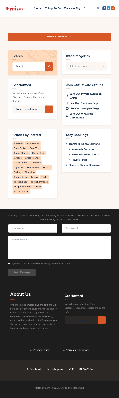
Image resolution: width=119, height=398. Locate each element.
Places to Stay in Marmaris (84, 165)
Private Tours (79, 159)
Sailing (17, 172)
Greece (18, 157)
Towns (34, 177)
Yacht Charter (21, 191)
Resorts (47, 167)
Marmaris (36, 162)
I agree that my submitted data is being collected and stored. (41, 263)
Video (38, 186)
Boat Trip (34, 148)
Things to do (20, 177)
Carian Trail (38, 153)
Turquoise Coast (22, 186)
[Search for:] (32, 66)
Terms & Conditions (78, 350)
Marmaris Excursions (84, 149)
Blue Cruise (20, 148)
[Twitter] (108, 8)
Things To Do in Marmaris (84, 143)
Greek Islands (32, 157)
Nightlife (18, 167)
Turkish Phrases (39, 182)
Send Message (21, 272)
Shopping (30, 172)
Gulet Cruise (20, 162)
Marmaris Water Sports (85, 154)
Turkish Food (21, 182)
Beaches (18, 143)
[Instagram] (113, 8)
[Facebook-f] (104, 8)
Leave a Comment (58, 36)
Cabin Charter (21, 153)
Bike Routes (32, 143)
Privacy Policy (41, 350)
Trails (44, 177)
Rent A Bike (33, 167)
